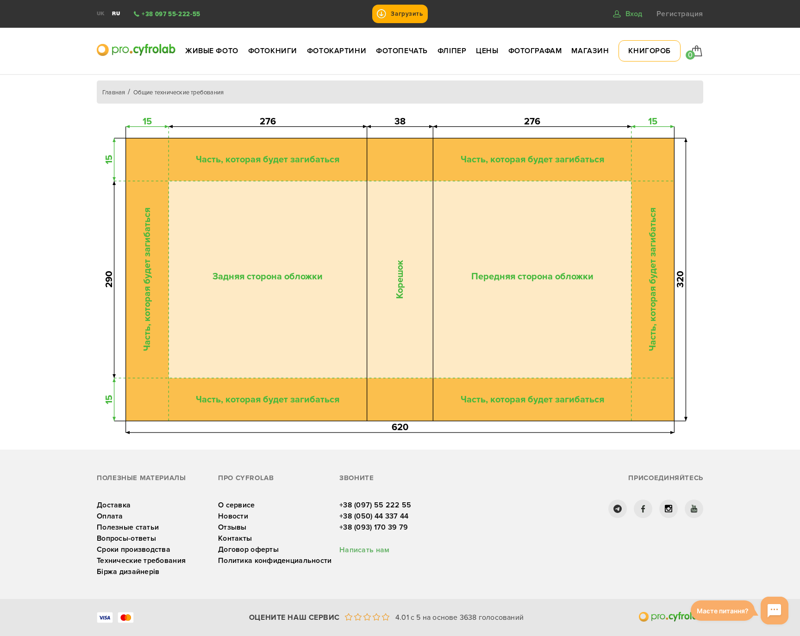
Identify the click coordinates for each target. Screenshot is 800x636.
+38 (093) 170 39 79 (373, 527)
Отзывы (232, 527)
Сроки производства (133, 549)
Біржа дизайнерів (128, 571)
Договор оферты (248, 549)
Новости (233, 516)
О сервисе (236, 505)
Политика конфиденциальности (275, 560)
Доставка (114, 505)
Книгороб (649, 51)
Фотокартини (336, 51)
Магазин (590, 51)
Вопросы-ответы (126, 538)
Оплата (110, 516)
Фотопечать (402, 51)
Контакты (235, 538)
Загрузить (407, 14)
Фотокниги (272, 51)
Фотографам (535, 51)
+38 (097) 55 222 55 (375, 505)
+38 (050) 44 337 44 (373, 516)
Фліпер (452, 51)
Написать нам (364, 550)
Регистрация (679, 14)
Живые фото (211, 51)
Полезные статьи (128, 527)
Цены (487, 51)
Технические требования (141, 560)
